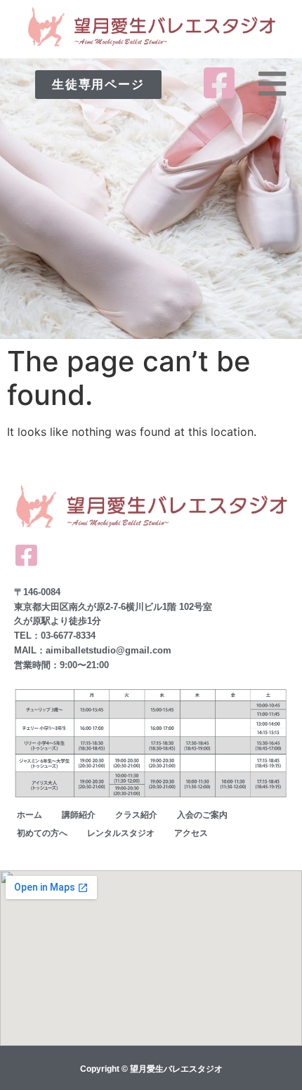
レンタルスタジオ (121, 833)
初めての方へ (42, 833)
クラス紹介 (136, 815)
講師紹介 (79, 815)
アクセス (191, 833)
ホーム (29, 815)
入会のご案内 (202, 815)
